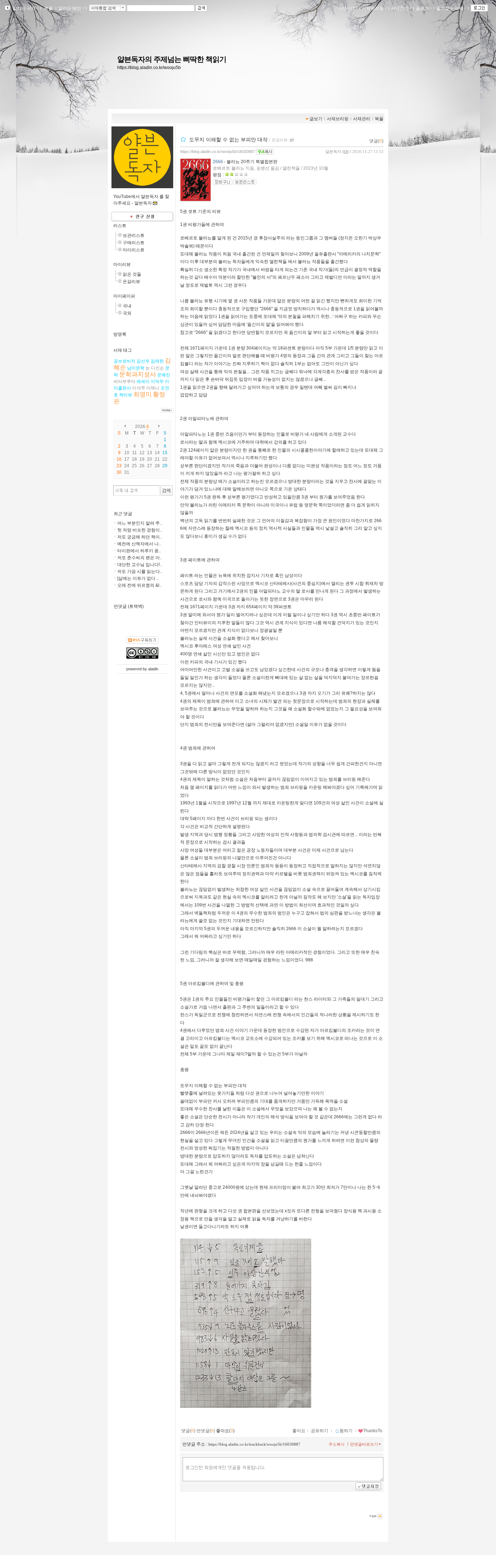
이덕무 (157, 381)
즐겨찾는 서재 (449, 8)
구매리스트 (134, 242)
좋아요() (225, 1430)
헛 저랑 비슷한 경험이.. (139, 530)
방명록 (119, 334)
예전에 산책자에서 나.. (139, 543)
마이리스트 (134, 250)
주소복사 (337, 1444)
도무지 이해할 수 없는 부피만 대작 (228, 139)
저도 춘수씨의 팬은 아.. (139, 557)
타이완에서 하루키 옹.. (139, 550)
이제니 (152, 388)
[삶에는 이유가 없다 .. (138, 578)
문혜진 (163, 374)
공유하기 (319, 1430)
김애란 (157, 361)
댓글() (376, 141)
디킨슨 (157, 368)
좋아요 (298, 1430)
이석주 (138, 388)
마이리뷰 (122, 264)
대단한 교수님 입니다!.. (139, 564)
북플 (48, 8)
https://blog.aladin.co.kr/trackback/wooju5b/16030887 (254, 1444)
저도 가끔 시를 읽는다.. (139, 571)
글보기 (315, 118)
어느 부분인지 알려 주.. (139, 523)
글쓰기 (422, 8)
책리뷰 (125, 394)
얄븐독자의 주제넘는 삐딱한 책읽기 (171, 59)
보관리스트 (134, 235)
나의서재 (346, 8)
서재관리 (399, 8)
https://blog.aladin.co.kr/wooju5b (149, 67)
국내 (127, 305)
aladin (153, 669)
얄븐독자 (333, 151)
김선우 (143, 361)
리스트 (119, 225)
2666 (218, 161)
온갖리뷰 (131, 281)
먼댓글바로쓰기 (364, 1444)
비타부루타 (124, 381)
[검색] (166, 490)
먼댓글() (205, 1430)
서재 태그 (122, 350)
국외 (127, 313)
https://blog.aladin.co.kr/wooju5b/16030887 (217, 151)
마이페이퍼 (124, 296)
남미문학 (136, 368)
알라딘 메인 (69, 8)
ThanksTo (372, 1430)
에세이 (143, 381)
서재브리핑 (373, 8)
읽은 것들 (132, 274)
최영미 (142, 394)
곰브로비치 (124, 361)
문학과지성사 (137, 374)
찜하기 (346, 1430)
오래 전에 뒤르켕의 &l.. (139, 585)
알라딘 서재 (24, 8)
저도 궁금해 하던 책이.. (139, 537)
